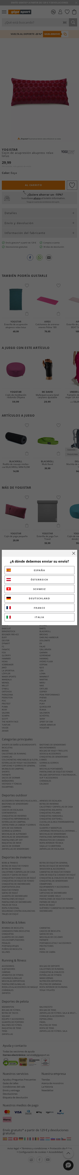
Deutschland (39, 598)
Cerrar (73, 553)
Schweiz (39, 589)
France (39, 607)
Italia (39, 617)
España (39, 570)
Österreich (39, 579)
